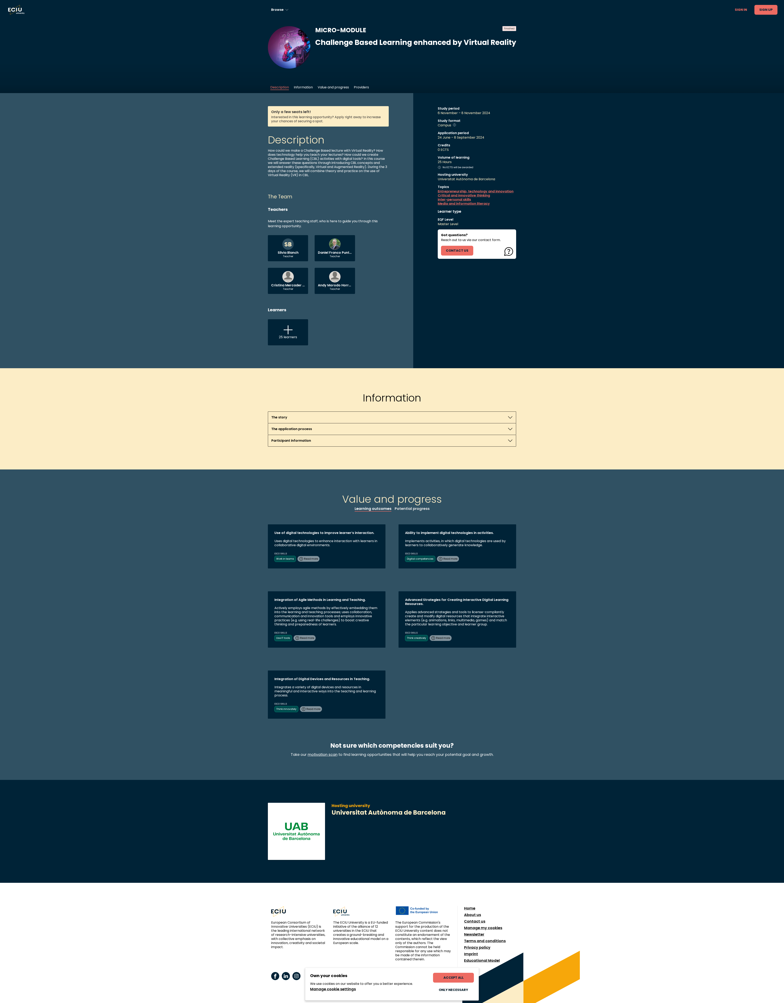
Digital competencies (420, 558)
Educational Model (482, 960)
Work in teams (285, 558)
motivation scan (322, 754)
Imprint (471, 954)
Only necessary (453, 989)
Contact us (474, 921)
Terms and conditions (485, 941)
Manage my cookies (483, 927)
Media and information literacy (464, 204)
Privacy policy (477, 947)
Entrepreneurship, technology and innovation (475, 191)
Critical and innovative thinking (464, 195)
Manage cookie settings (333, 989)
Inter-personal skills (454, 200)
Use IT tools (283, 638)
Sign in (741, 9)
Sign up (766, 9)
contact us (457, 250)
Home (469, 908)
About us (472, 914)
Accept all (453, 977)
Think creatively (416, 638)
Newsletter (474, 934)
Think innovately (286, 709)
